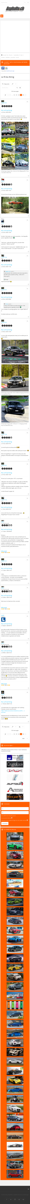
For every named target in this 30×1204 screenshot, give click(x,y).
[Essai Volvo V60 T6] (15, 1015)
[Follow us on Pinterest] (19, 1199)
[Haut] (28, 175)
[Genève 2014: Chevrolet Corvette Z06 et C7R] (15, 1080)
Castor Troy (4, 257)
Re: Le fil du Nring (6, 110)
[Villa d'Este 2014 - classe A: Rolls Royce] (15, 1071)
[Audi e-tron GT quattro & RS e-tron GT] (15, 874)
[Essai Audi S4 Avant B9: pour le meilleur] (15, 1024)
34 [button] (18, 95)
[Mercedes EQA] (15, 958)
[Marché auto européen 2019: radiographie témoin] (15, 864)
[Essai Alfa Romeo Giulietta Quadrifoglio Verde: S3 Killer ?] (15, 1127)
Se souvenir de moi (6, 818)
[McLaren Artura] (15, 902)
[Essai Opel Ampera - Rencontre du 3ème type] (15, 977)
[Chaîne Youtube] (23, 1199)
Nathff (2, 615)
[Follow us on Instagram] (15, 1199)
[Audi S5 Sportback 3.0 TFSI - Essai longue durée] (15, 1108)
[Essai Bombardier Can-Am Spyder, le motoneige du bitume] (15, 1099)
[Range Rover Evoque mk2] (15, 986)
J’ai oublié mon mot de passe (8, 815)
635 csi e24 (4, 551)
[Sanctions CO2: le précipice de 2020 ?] (15, 1005)
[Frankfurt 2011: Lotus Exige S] (15, 1052)
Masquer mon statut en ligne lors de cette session (14, 820)
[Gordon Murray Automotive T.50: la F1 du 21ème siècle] (15, 1146)
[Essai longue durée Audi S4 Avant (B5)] (15, 1118)
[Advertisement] (15, 36)
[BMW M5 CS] (15, 949)
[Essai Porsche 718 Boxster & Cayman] (15, 968)
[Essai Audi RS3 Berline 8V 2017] (15, 1090)
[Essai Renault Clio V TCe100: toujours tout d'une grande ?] (15, 855)
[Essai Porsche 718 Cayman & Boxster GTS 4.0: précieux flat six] (15, 846)
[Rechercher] (24, 2)
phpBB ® (10, 1194)
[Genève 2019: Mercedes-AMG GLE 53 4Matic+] (15, 1165)
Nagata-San (4, 102)
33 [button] (16, 95)
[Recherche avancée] (28, 2)
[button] (5, 95)
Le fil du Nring (7, 77)
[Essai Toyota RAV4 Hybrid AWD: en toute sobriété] (15, 893)
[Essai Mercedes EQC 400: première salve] (15, 1155)
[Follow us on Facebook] (6, 1199)
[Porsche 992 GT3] (15, 939)
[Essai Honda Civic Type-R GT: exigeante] (15, 1043)
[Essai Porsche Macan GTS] (15, 930)
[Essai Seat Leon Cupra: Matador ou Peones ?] (15, 1174)
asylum (3, 181)
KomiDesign (26, 1194)
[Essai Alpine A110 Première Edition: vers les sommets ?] (15, 1033)
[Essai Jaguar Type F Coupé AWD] (15, 1061)
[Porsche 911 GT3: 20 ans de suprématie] (15, 996)
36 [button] (23, 95)
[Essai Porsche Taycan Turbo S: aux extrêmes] (15, 921)
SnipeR (2, 694)
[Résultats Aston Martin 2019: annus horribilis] (15, 911)
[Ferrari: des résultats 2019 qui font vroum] (15, 836)
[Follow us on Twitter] (10, 1199)
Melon (2, 522)
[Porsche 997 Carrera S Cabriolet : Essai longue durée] (15, 1136)
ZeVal (2, 223)
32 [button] (14, 95)
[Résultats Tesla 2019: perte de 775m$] (15, 883)
